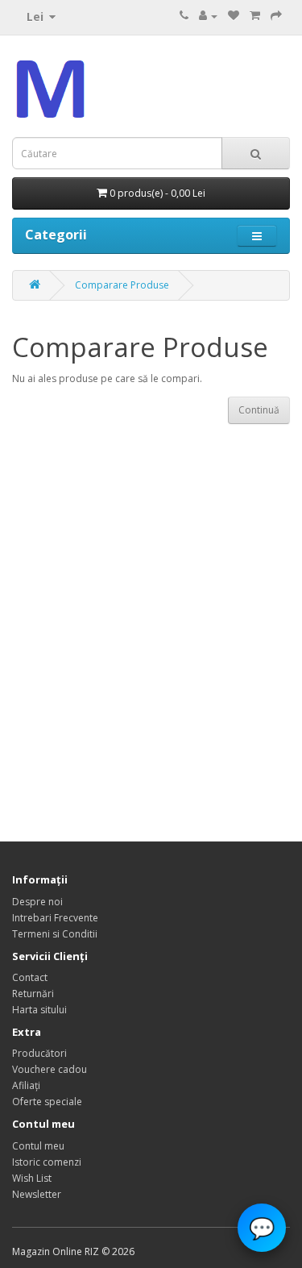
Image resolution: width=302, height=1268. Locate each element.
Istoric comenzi (46, 1162)
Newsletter (36, 1194)
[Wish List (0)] (233, 16)
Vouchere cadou (49, 1069)
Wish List (32, 1178)
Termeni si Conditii (54, 934)
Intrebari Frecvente (55, 918)
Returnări (33, 993)
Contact (30, 977)
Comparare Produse (122, 285)
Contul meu (38, 1146)
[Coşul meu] (255, 16)
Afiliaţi (26, 1085)
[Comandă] (276, 16)
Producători (39, 1053)
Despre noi (37, 901)
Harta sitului (39, 1009)
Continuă (258, 410)
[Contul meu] (208, 16)
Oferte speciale (47, 1101)
